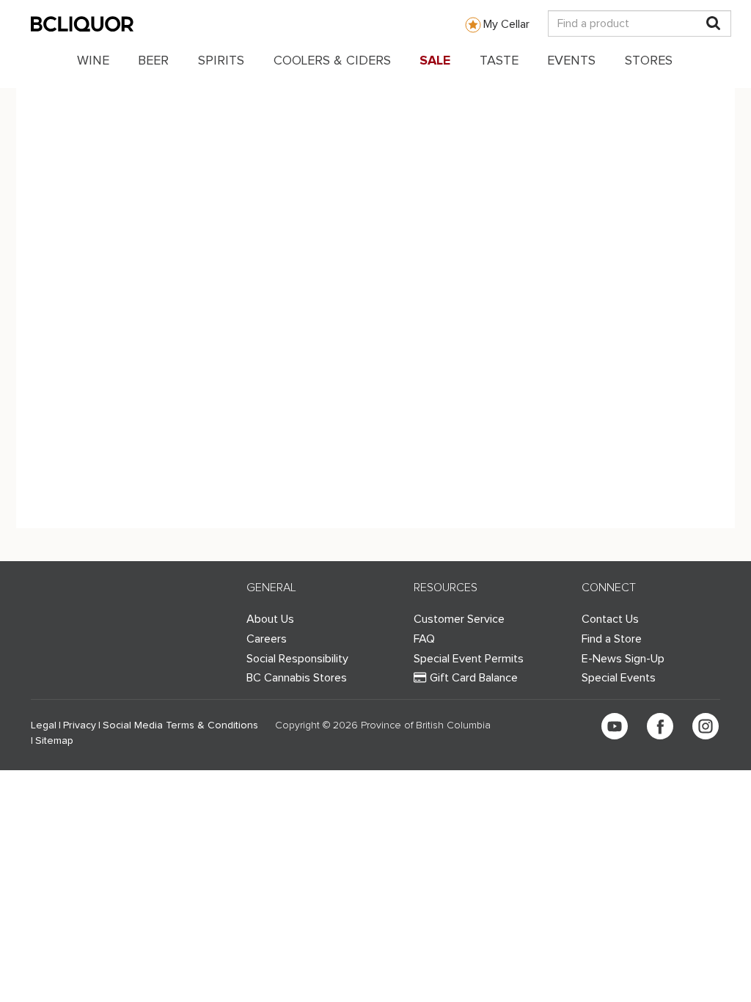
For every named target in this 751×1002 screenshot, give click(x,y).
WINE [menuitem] (93, 60)
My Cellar (506, 24)
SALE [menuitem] (435, 60)
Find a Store (612, 639)
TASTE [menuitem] (499, 60)
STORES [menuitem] (649, 60)
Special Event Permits (469, 659)
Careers (266, 639)
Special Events (619, 678)
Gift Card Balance (474, 678)
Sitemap (54, 741)
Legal (43, 725)
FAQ (424, 639)
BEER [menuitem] (153, 60)
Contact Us (610, 619)
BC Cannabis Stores (296, 678)
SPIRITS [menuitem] (221, 60)
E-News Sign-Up (623, 659)
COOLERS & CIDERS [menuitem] (332, 60)
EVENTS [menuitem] (571, 60)
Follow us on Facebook (660, 726)
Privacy (79, 725)
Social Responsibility (297, 659)
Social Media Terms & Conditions (180, 725)
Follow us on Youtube (614, 726)
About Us (270, 619)
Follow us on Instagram (705, 726)
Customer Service (459, 619)
